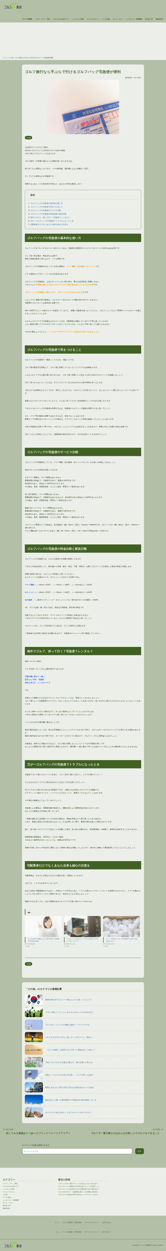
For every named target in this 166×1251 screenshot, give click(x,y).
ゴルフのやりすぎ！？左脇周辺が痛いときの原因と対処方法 (78, 1192)
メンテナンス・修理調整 (134, 19)
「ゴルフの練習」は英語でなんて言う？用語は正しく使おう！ (70, 1049)
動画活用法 (159, 19)
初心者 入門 (149, 19)
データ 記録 (106, 19)
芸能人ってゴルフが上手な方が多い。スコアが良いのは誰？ (69, 1075)
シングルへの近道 (78, 19)
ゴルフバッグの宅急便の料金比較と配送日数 (48, 214)
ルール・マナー (118, 19)
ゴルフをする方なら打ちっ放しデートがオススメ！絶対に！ (69, 1037)
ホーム (5, 57)
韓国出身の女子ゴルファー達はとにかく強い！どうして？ (68, 999)
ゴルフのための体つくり (61, 19)
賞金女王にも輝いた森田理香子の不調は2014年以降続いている (70, 1100)
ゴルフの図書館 (27, 19)
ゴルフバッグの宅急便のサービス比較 (45, 210)
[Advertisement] (83, 38)
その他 (11, 57)
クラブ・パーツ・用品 (42, 19)
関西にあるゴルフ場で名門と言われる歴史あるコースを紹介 (69, 1087)
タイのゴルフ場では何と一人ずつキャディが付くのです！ (68, 1112)
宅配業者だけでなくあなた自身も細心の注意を (49, 224)
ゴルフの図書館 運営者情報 (72, 1232)
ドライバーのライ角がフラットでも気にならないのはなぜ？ (78, 1183)
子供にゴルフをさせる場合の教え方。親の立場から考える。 (69, 1062)
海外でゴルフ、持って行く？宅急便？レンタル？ (50, 217)
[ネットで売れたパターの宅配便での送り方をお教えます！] (121, 926)
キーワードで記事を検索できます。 (36, 1145)
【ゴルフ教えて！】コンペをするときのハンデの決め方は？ (69, 1012)
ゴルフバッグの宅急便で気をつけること (46, 206)
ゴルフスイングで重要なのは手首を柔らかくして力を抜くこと (78, 1186)
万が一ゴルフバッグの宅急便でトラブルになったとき (52, 221)
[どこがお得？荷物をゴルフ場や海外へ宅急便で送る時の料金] (43, 926)
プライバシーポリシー (91, 1232)
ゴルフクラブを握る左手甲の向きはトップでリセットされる (78, 1194)
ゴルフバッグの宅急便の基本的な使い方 (46, 203)
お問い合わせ (106, 1232)
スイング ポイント (93, 19)
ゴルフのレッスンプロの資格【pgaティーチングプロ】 (67, 1024)
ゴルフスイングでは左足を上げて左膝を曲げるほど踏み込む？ (78, 1189)
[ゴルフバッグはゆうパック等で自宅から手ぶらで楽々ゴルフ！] (82, 926)
